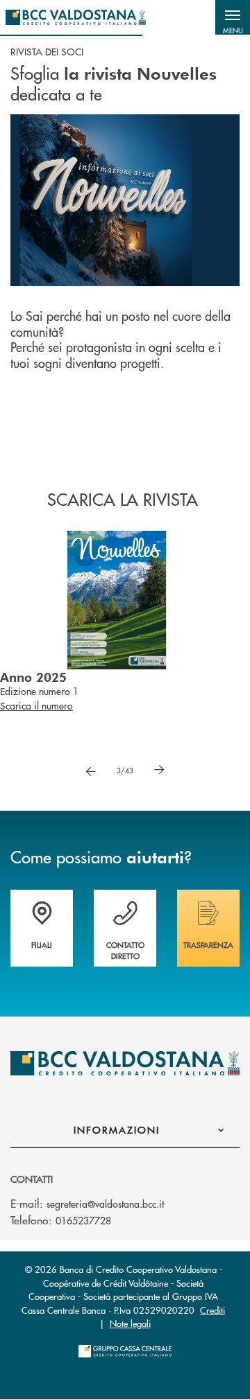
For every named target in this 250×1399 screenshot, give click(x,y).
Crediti (212, 1310)
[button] (232, 17)
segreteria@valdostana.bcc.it (105, 1204)
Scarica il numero (36, 720)
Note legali (130, 1323)
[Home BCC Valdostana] (75, 17)
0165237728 (83, 1220)
